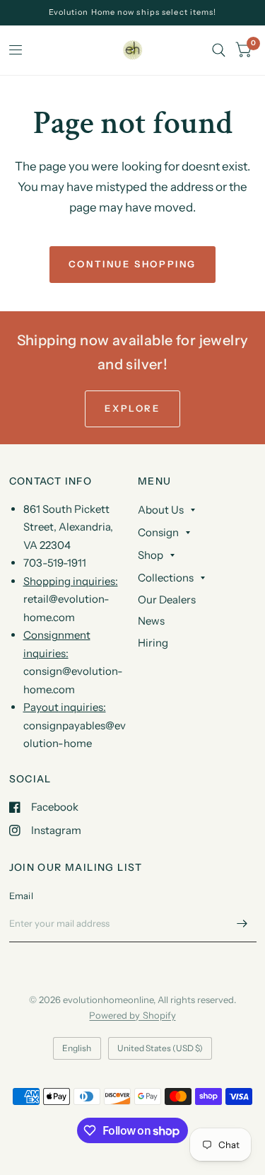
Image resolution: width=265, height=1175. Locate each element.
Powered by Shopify (132, 1015)
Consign (158, 532)
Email (21, 895)
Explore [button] (132, 408)
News (151, 620)
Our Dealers (167, 599)
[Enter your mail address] (242, 923)
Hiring (153, 642)
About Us (161, 509)
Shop (150, 555)
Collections (166, 577)
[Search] (218, 50)
